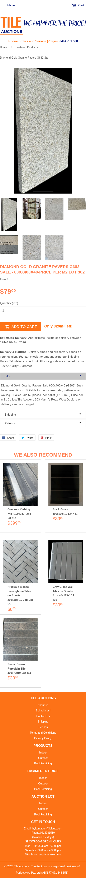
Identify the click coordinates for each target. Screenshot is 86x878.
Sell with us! (43, 710)
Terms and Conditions (43, 732)
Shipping (43, 414)
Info (43, 376)
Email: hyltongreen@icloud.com (43, 828)
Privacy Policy (43, 738)
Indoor (43, 752)
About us (43, 705)
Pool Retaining (43, 763)
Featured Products (27, 47)
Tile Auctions (22, 866)
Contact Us (43, 716)
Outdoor (43, 758)
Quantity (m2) (9, 303)
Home (3, 47)
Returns (43, 423)
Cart (80, 5)
